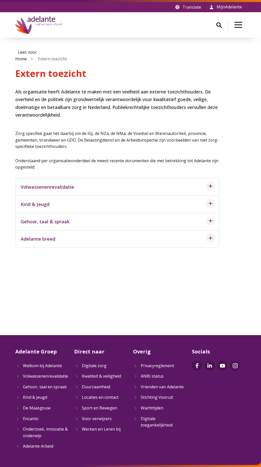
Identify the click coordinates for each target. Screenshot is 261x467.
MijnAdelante (229, 7)
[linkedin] (210, 366)
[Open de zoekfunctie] (219, 25)
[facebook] (197, 366)
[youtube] (222, 366)
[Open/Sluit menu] (239, 25)
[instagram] (235, 366)
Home (21, 59)
